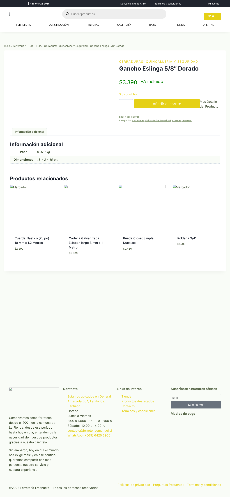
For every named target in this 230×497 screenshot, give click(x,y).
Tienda (180, 24)
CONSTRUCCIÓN (59, 24)
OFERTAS (208, 24)
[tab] (29, 132)
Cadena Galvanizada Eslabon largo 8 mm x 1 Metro (86, 242)
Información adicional (29, 131)
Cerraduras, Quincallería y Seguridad (158, 61)
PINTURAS (93, 24)
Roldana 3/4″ (186, 238)
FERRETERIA (23, 24)
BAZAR (153, 24)
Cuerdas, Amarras (182, 120)
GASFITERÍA (124, 24)
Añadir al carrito (167, 103)
